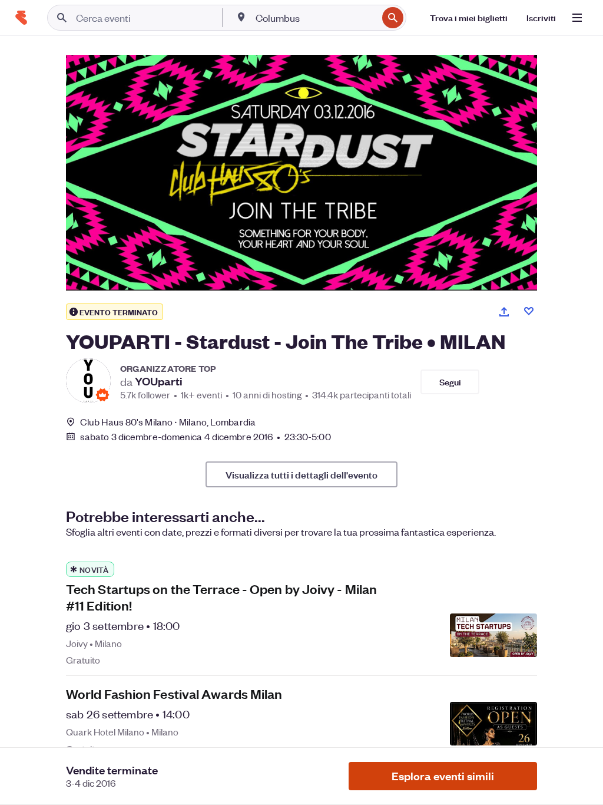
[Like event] (529, 311)
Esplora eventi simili (443, 775)
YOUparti (159, 381)
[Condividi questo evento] (504, 312)
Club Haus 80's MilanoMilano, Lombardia (168, 421)
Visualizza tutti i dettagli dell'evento (301, 474)
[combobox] (315, 17)
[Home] (21, 18)
